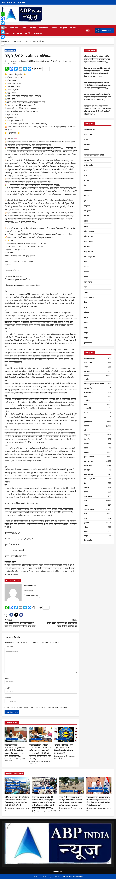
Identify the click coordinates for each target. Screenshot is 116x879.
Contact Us (57, 871)
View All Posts (32, 595)
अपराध (24, 28)
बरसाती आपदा (88, 241)
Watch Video (107, 30)
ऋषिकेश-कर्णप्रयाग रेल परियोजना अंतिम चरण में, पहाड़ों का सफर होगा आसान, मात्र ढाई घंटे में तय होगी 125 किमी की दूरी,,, (97, 59)
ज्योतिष (54, 28)
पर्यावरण (6, 33)
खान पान (86, 180)
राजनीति (27, 33)
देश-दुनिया (63, 28)
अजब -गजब (14, 28)
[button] (92, 30)
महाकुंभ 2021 (17, 33)
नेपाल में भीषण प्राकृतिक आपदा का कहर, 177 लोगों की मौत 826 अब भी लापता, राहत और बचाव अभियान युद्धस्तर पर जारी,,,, (97, 85)
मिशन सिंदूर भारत (89, 256)
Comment (9, 647)
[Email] (3, 27)
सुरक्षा (85, 307)
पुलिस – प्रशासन (89, 231)
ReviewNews (67, 876)
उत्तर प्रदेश (33, 28)
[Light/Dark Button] (88, 30)
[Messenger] (3, 36)
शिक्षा (85, 302)
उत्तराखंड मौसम (88, 160)
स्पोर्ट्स (86, 317)
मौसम (85, 261)
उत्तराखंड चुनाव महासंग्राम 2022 (94, 155)
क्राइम (85, 170)
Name (7, 678)
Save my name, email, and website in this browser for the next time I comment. (37, 707)
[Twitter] (3, 23)
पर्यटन (86, 221)
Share (37, 69)
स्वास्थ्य (86, 322)
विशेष (85, 287)
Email (7, 688)
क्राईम (85, 175)
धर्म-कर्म (72, 28)
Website (8, 698)
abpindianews (12, 61)
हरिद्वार (86, 328)
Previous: (20, 623)
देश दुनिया (87, 206)
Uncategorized (10, 50)
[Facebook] (3, 18)
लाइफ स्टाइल (38, 33)
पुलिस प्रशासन (88, 236)
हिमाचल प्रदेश (88, 343)
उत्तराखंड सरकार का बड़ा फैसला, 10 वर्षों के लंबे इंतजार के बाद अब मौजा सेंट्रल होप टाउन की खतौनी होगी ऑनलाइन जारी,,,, (97, 96)
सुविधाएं (86, 312)
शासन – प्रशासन (89, 297)
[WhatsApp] (3, 14)
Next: (62, 623)
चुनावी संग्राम (88, 190)
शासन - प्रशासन (11, 788)
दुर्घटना (86, 201)
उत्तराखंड (86, 150)
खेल (85, 185)
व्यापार (86, 292)
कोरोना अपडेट (43, 28)
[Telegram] (3, 32)
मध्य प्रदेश (87, 246)
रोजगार (86, 277)
